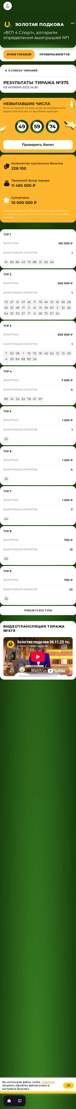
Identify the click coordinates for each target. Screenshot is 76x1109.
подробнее (44, 1107)
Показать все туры (38, 610)
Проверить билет (38, 145)
